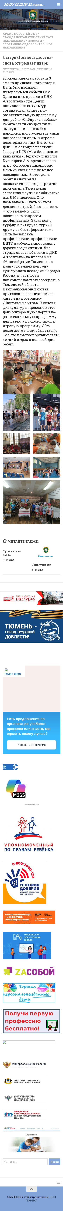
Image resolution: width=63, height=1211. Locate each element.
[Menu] (58, 4)
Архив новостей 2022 (20, 33)
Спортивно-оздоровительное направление (27, 45)
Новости (35, 40)
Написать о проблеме (32, 744)
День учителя (41, 564)
